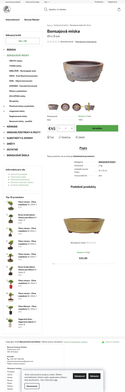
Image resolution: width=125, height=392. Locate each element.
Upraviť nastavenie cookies (76, 342)
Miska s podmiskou (18, 91)
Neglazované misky (18, 116)
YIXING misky (15, 66)
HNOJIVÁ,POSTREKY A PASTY (24, 132)
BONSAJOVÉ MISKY (18, 55)
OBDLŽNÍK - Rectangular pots (22, 71)
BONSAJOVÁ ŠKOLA (18, 155)
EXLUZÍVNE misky (17, 96)
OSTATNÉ (12, 149)
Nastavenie (32, 386)
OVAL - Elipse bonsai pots (20, 81)
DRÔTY (11, 143)
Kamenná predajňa (13, 2)
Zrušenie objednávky (20, 185)
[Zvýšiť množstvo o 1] (72, 128)
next (117, 232)
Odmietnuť (80, 376)
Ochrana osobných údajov (22, 182)
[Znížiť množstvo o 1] (60, 128)
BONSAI (11, 49)
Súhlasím (94, 376)
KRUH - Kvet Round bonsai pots (23, 76)
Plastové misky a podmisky (21, 106)
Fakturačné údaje (32, 2)
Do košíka (97, 128)
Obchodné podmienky (20, 179)
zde (55, 380)
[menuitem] (12, 19)
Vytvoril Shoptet (112, 342)
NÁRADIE (12, 126)
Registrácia (112, 2)
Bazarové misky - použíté (20, 121)
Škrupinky (14, 101)
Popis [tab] (83, 148)
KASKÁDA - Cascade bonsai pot (23, 86)
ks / (23, 41)
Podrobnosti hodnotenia (85, 41)
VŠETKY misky (15, 61)
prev (49, 232)
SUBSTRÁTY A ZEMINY (20, 137)
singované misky (17, 111)
